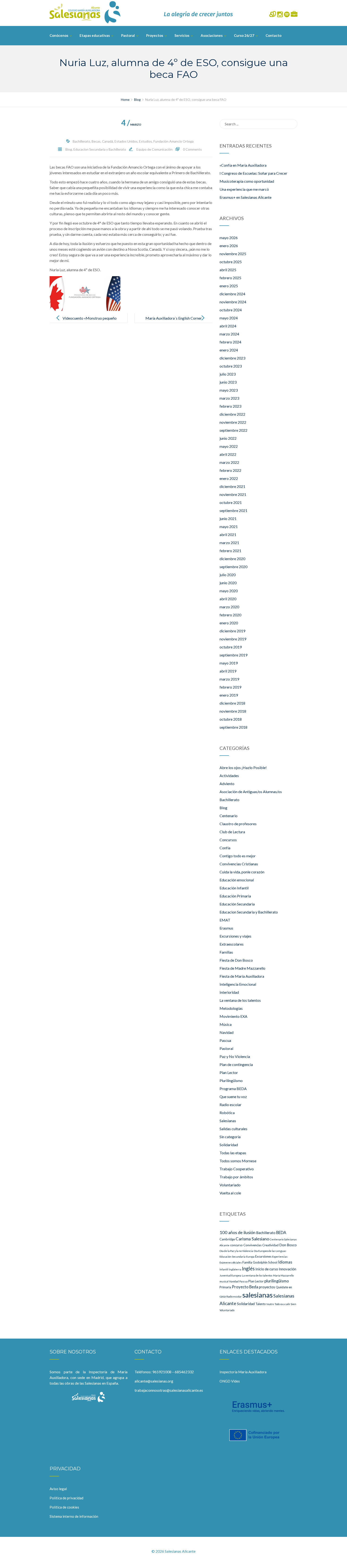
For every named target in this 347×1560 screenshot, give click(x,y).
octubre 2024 (231, 310)
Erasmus (226, 928)
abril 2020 (228, 598)
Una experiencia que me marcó (244, 189)
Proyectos (154, 35)
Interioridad (229, 992)
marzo (131, 124)
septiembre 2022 (233, 430)
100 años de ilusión (237, 1232)
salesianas (257, 1295)
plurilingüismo (276, 1280)
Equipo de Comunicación (154, 149)
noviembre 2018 (233, 711)
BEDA (281, 1232)
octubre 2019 (231, 647)
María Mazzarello (283, 1275)
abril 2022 (228, 454)
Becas (96, 141)
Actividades (229, 775)
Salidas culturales (233, 1128)
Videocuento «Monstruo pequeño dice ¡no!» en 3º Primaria (90, 322)
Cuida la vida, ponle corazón (242, 872)
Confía (225, 848)
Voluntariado (230, 1185)
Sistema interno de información (74, 1516)
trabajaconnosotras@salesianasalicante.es (169, 1390)
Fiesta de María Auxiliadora (242, 976)
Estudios (145, 141)
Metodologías (231, 1008)
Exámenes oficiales (231, 1262)
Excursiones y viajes (235, 936)
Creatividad (270, 1245)
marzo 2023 (229, 398)
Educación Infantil (234, 888)
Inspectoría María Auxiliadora (243, 1372)
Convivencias (252, 1245)
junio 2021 (228, 518)
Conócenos (59, 35)
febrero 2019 (230, 687)
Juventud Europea (230, 1275)
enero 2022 (229, 478)
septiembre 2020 (233, 566)
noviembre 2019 (233, 639)
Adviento (227, 783)
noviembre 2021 (233, 494)
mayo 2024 (229, 318)
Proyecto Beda (245, 1286)
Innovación (287, 1269)
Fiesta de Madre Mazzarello (242, 968)
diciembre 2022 (232, 414)
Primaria (225, 1287)
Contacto (273, 35)
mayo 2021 (229, 526)
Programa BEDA (233, 1088)
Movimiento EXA (233, 1016)
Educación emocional (237, 880)
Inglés (248, 1268)
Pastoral (128, 35)
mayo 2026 (229, 237)
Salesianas (228, 1120)
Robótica (227, 1112)
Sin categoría (230, 1136)
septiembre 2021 (233, 510)
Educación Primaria (235, 896)
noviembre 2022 (233, 422)
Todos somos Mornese (238, 1160)
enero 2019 (229, 695)
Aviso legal (58, 1489)
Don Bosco (288, 1245)
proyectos (267, 1287)
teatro (270, 1304)
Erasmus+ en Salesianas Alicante (245, 197)
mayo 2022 (229, 446)
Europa (250, 1256)
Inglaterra (235, 1269)
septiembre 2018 (233, 727)
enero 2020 (229, 623)
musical (224, 1281)
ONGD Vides (230, 1381)
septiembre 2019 (233, 655)
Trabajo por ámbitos (236, 1177)
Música (226, 1024)
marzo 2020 (229, 607)
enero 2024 (229, 350)
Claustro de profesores (238, 823)
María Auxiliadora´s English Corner (173, 318)
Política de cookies (64, 1507)
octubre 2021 (231, 502)
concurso (236, 1245)
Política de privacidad (66, 1498)
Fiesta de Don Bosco (236, 960)
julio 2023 (228, 374)
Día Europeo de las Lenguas (270, 1250)
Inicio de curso (266, 1269)
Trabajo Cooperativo (237, 1169)
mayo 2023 (229, 390)
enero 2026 (229, 245)
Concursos (228, 839)
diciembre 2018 (232, 703)
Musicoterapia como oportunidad (247, 181)
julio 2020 (228, 574)
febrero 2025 (230, 277)
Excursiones (263, 1256)
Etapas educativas (95, 35)
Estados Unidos (126, 141)
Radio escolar (230, 1104)
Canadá (107, 141)
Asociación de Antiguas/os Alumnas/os (251, 791)
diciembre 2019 (232, 631)
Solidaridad (229, 1144)
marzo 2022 (229, 462)
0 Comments (192, 149)
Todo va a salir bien (285, 1304)
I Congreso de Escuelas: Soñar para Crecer (253, 173)
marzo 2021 (229, 542)
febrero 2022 (230, 470)
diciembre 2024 (232, 294)
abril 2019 (228, 671)
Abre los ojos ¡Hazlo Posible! (243, 767)
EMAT (225, 920)
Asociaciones (212, 35)
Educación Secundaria (237, 904)
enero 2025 (229, 285)
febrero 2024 (230, 342)
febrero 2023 (230, 406)
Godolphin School (265, 1262)
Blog (68, 149)
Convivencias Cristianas (239, 864)
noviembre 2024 (233, 302)
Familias (226, 952)
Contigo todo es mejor (238, 856)
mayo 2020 (229, 590)
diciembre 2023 (232, 358)
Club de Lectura (232, 831)
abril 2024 (228, 326)
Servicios (181, 35)
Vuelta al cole (230, 1193)
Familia (247, 1262)
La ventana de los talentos (240, 1000)
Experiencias (280, 1256)
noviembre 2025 (233, 253)
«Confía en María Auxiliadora (243, 165)
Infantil (224, 1269)
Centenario (228, 815)
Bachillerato (81, 141)
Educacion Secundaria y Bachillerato (99, 149)
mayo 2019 (229, 663)
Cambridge (227, 1239)
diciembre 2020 (232, 558)
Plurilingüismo (231, 1080)
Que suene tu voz (233, 1096)
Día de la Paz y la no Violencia (236, 1250)
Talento (260, 1304)
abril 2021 (228, 534)
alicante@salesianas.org (154, 1381)
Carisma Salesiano (252, 1238)
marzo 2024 (229, 334)
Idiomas (285, 1262)
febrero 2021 (230, 550)
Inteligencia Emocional (238, 984)
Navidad (226, 1032)
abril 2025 (228, 269)
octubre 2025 (231, 261)
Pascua (225, 1040)
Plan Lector (229, 1072)
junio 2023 (228, 382)
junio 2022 (228, 438)
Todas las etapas (233, 1152)
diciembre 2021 (232, 486)
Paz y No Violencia (235, 1056)
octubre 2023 (231, 366)
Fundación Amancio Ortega (173, 141)
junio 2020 (228, 582)
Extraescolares (232, 944)
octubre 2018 (231, 719)
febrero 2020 (230, 615)
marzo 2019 (229, 679)
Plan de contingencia (236, 1064)
